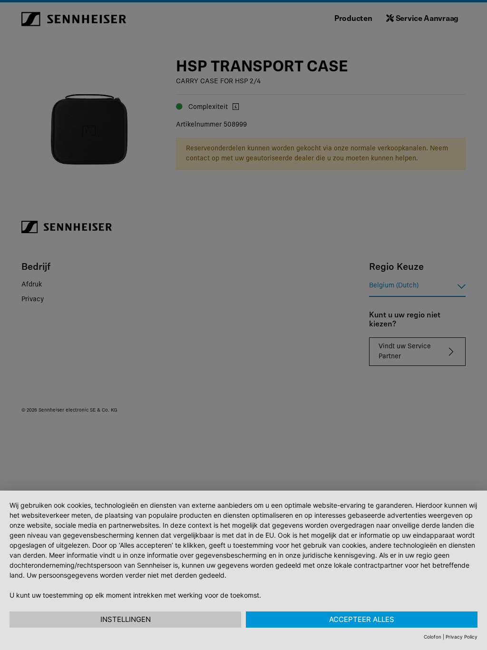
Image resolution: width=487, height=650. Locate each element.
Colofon (432, 637)
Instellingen (125, 619)
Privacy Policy (461, 637)
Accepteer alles (361, 619)
